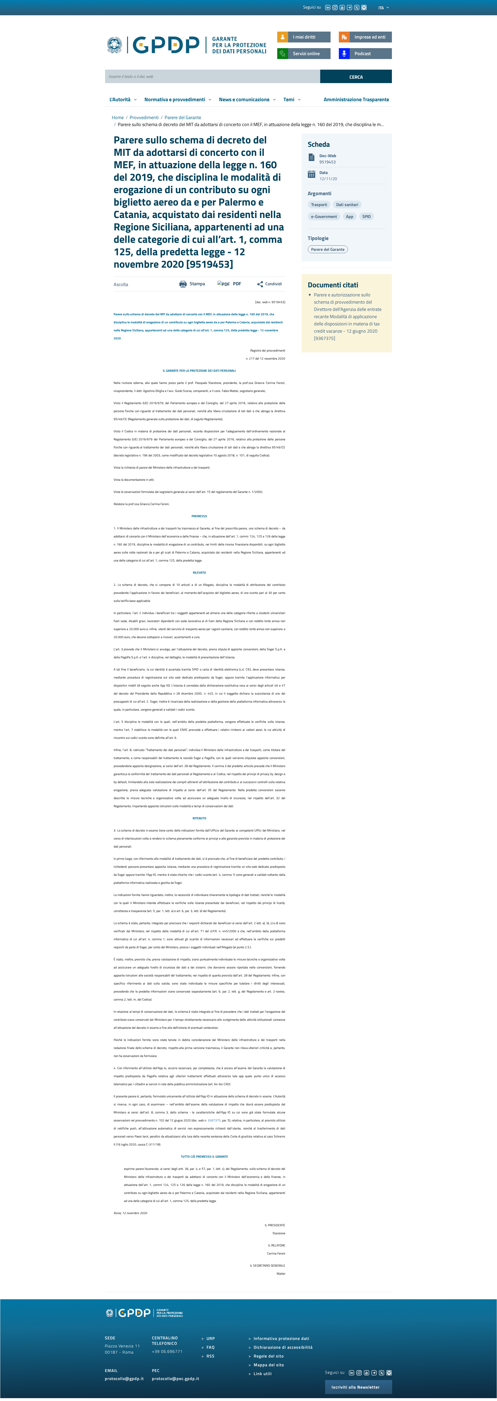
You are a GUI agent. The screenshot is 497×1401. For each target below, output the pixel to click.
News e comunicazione (245, 99)
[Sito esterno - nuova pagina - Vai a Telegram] (374, 1372)
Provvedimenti (144, 117)
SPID (366, 216)
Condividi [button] (273, 284)
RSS (211, 1356)
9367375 (214, 1120)
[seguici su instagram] (335, 7)
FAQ (211, 1347)
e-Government (324, 216)
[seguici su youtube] (342, 7)
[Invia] (356, 76)
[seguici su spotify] (364, 7)
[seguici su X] (356, 7)
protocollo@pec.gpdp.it (175, 1378)
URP (211, 1338)
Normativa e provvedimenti (175, 99)
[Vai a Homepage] (145, 1319)
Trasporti (319, 204)
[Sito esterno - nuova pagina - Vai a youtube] (366, 1372)
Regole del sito (269, 1356)
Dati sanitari (347, 204)
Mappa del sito (269, 1365)
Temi (289, 99)
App (349, 216)
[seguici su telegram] (349, 7)
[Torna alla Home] (187, 43)
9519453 (327, 162)
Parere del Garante (183, 117)
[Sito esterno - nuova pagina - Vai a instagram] (359, 1372)
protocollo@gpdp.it (124, 1378)
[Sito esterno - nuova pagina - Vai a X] (381, 1372)
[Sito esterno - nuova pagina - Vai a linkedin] (351, 1372)
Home (118, 117)
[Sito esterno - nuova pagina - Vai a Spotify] (389, 1372)
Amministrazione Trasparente (356, 99)
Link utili (263, 1373)
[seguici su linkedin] (327, 7)
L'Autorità (120, 99)
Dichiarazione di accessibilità (283, 1347)
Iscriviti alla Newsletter (356, 1387)
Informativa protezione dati (281, 1338)
